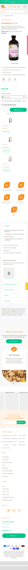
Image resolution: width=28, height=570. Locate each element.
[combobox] (14, 11)
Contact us (13, 535)
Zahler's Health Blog (7, 462)
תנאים (3, 486)
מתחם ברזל (4, 164)
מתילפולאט (4, 144)
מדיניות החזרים (5, 491)
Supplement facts (11, 284)
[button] (25, 6)
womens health (7, 19)
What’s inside (9, 290)
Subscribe (20, 422)
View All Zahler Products (8, 497)
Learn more (3, 33)
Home (2, 15)
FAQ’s (7, 295)
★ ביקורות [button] (26, 286)
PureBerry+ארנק (9, 15)
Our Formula (13, 341)
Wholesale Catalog (7, 500)
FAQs (3, 465)
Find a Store (5, 468)
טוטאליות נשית (5, 125)
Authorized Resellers (7, 470)
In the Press (5, 476)
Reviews (8, 301)
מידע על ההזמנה (5, 494)
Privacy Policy (5, 489)
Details (7, 226)
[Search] (4, 11)
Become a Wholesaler (7, 473)
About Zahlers (5, 457)
